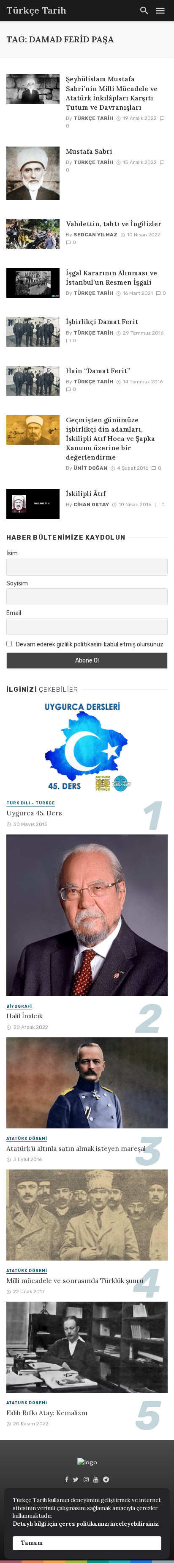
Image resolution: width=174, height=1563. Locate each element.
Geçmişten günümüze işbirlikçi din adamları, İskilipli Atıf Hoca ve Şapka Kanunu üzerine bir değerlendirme (110, 438)
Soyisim (17, 583)
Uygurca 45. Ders (34, 813)
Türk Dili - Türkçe (30, 803)
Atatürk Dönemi (26, 1138)
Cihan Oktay (91, 504)
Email (13, 613)
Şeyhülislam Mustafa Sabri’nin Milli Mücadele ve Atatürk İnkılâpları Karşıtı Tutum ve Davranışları (112, 93)
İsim (12, 553)
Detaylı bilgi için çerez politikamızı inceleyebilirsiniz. (86, 1523)
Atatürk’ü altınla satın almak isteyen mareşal (76, 1148)
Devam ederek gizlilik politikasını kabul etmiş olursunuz (89, 644)
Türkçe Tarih (93, 118)
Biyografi (19, 1006)
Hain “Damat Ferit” (98, 370)
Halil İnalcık (24, 1016)
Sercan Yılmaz (95, 235)
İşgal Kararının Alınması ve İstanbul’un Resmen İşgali (111, 277)
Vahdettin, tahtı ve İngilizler (113, 223)
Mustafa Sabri (89, 151)
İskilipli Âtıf (86, 493)
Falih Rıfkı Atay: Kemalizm (46, 1412)
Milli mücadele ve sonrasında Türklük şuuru (75, 1280)
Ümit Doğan (90, 468)
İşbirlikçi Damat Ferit (102, 321)
